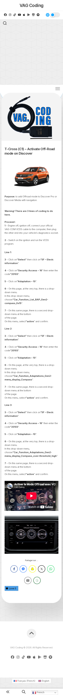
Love (12, 588)
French (40, 692)
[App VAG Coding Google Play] (29, 14)
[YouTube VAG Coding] (19, 14)
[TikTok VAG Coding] (15, 14)
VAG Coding (32, 5)
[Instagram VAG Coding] (10, 14)
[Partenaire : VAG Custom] (33, 14)
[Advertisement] (31, 52)
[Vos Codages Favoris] (38, 14)
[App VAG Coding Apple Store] (24, 14)
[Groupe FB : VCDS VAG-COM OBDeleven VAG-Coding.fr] (5, 14)
